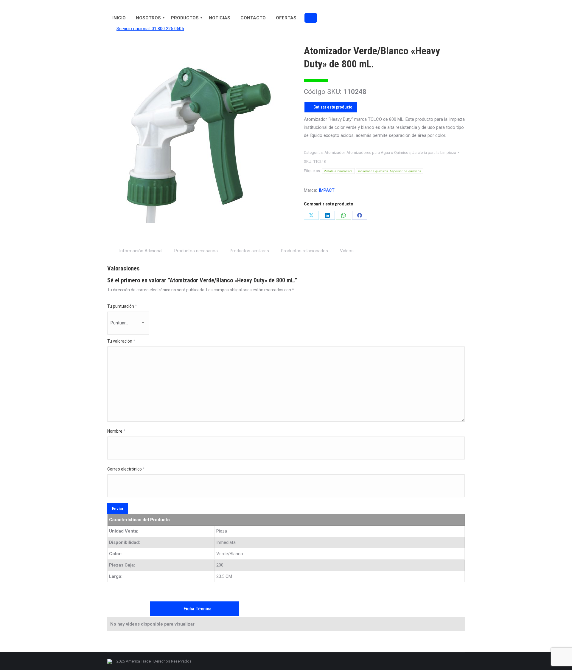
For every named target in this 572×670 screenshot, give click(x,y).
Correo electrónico (126, 469)
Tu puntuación (122, 306)
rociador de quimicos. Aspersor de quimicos (389, 171)
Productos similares (249, 250)
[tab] (140, 248)
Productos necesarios (196, 250)
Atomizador (334, 152)
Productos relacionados (304, 250)
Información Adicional (140, 250)
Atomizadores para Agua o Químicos (378, 152)
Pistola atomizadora (338, 171)
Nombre (116, 431)
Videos (347, 250)
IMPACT (327, 190)
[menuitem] (119, 17)
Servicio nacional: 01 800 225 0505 (150, 28)
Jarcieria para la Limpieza (434, 152)
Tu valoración (121, 341)
